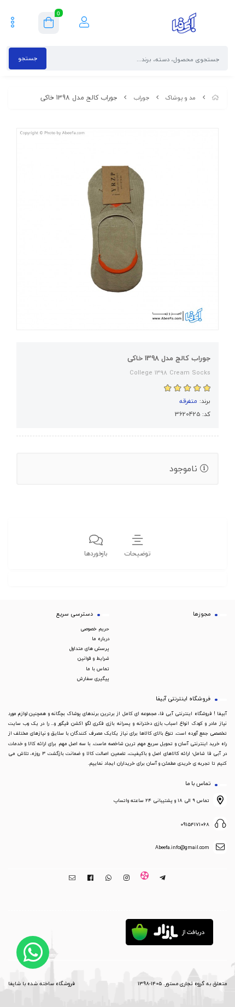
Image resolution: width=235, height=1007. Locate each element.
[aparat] (144, 878)
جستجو (27, 58)
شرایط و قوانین (93, 658)
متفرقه (188, 400)
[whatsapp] (108, 878)
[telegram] (163, 878)
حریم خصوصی (94, 628)
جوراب (141, 97)
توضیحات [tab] (137, 553)
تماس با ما (97, 668)
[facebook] (90, 878)
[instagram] (126, 878)
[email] (72, 878)
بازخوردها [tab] (96, 553)
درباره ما (100, 638)
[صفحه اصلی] (215, 97)
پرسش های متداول (89, 648)
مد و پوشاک (180, 97)
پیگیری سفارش (93, 678)
